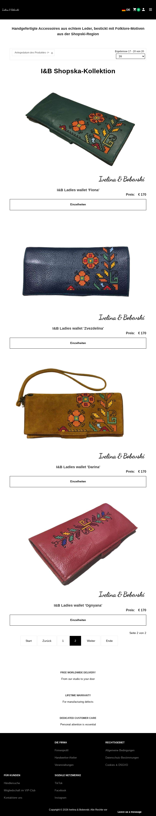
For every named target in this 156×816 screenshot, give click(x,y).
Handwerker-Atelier (66, 757)
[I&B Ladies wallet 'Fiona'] (78, 132)
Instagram (60, 797)
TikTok (59, 783)
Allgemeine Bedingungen (119, 750)
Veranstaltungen (64, 764)
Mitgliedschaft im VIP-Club (19, 790)
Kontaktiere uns (13, 797)
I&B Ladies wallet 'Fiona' (78, 190)
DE (128, 9)
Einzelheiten (78, 204)
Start (29, 640)
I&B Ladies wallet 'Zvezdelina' (78, 328)
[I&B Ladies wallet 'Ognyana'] (78, 547)
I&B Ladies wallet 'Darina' (78, 467)
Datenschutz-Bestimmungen (122, 757)
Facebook (60, 790)
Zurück (46, 640)
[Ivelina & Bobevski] (10, 10)
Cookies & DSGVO (116, 764)
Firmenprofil (61, 750)
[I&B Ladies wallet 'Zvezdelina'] (78, 270)
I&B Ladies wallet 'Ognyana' (78, 605)
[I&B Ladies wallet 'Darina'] (78, 409)
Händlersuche (12, 783)
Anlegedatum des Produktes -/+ (32, 52)
